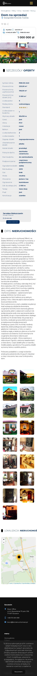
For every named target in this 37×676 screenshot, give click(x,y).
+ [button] (3, 539)
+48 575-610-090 (13, 618)
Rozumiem (18, 672)
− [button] (3, 542)
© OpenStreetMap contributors (28, 583)
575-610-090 (8, 218)
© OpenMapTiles (17, 583)
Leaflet (10, 583)
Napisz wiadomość (13, 222)
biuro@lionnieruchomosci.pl (17, 622)
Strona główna (9, 638)
